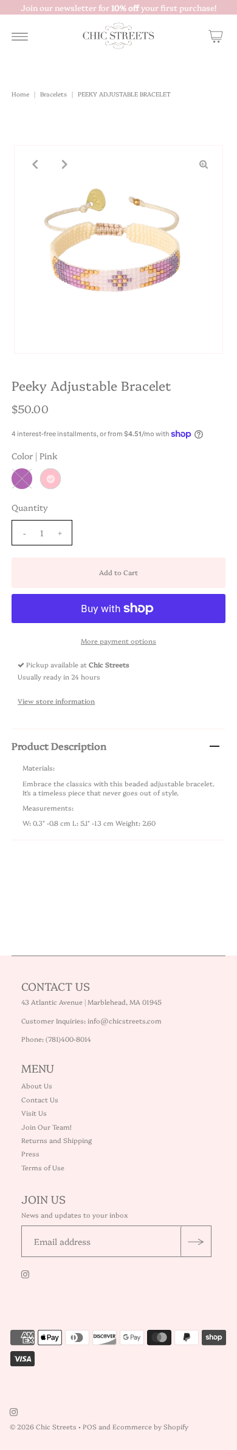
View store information (56, 701)
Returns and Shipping (56, 1140)
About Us (36, 1085)
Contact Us (39, 1099)
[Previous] (33, 164)
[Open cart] (215, 36)
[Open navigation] (20, 36)
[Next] (63, 164)
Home (20, 94)
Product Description (59, 745)
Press (30, 1153)
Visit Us (34, 1113)
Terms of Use (42, 1167)
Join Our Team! (46, 1126)
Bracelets (53, 94)
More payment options (118, 641)
